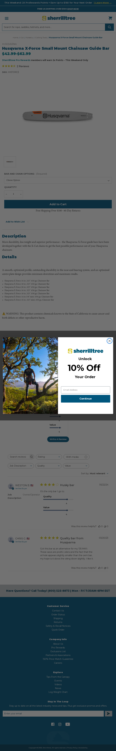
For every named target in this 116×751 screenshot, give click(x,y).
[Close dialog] (109, 340)
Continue (85, 398)
